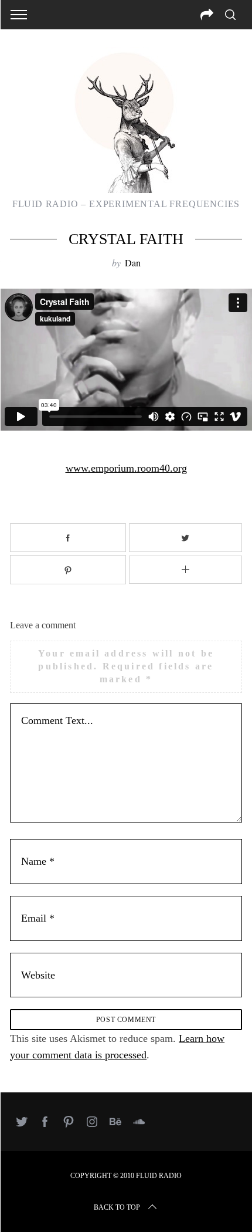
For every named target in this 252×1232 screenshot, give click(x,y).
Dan (133, 262)
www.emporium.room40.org (126, 468)
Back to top (117, 1207)
